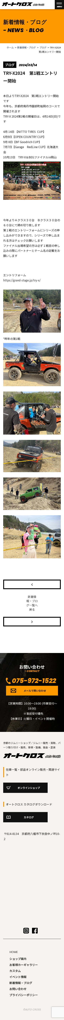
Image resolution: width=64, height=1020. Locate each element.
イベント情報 (17, 977)
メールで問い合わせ (35, 690)
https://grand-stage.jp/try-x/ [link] (22, 280)
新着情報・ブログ (26, 47)
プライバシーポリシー (23, 995)
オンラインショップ (29, 788)
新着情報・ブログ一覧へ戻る (32, 603)
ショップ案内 (17, 959)
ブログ (42, 47)
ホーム (10, 47)
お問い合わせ (17, 989)
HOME (13, 952)
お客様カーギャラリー (23, 965)
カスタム (15, 971)
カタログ (29, 817)
